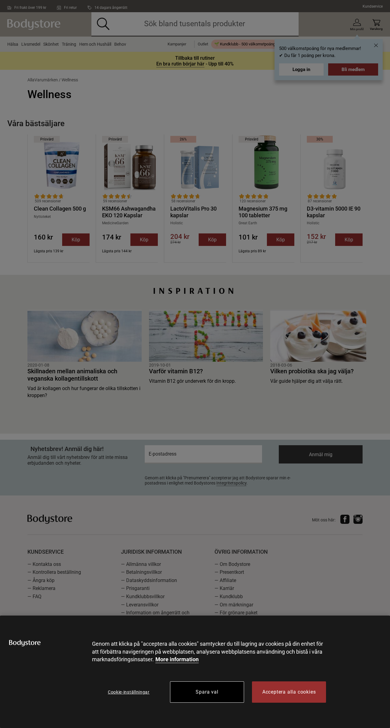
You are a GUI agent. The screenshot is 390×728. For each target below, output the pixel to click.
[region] (195, 672)
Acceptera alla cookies (289, 692)
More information (177, 659)
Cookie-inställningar (129, 692)
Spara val (207, 692)
